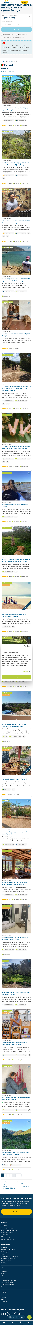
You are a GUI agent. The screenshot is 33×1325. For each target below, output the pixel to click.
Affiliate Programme (6, 1260)
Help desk (4, 1271)
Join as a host (4, 1234)
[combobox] (16, 17)
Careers (3, 1287)
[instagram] (14, 1314)
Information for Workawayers (9, 1230)
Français (3, 1297)
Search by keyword (7, 21)
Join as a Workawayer (7, 1232)
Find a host (4, 1225)
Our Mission (4, 1263)
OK (17, 677)
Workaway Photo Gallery (8, 1249)
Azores (5, 1186)
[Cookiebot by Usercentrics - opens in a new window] (23, 646)
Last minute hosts (8, 34)
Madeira (21, 1184)
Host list (3, 61)
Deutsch (3, 1295)
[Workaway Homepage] (7, 2)
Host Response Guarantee (8, 1280)
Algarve (5, 1184)
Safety (3, 1273)
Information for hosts (7, 1228)
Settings (25, 671)
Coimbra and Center (9, 1188)
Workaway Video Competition (9, 1256)
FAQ (2, 1275)
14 (17, 1175)
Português (4, 1301)
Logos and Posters (6, 1254)
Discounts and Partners (7, 1239)
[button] (16, 328)
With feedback (22, 34)
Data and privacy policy (7, 1284)
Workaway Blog (5, 1247)
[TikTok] (19, 1314)
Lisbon (21, 1182)
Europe (9, 61)
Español (3, 1299)
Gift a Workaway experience (9, 1237)
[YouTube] (9, 1314)
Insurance (4, 1278)
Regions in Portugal (8, 71)
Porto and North (24, 1186)
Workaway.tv (4, 1252)
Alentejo (5, 1182)
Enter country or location (9, 15)
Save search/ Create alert (13, 37)
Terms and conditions (7, 1282)
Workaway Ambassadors (8, 1258)
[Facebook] (3, 1314)
